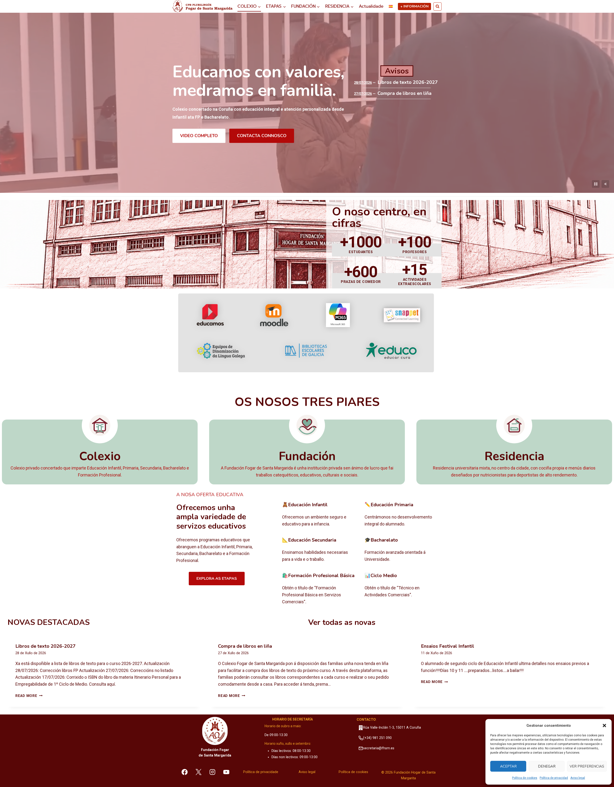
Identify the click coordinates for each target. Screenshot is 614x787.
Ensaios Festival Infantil (447, 646)
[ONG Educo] (391, 351)
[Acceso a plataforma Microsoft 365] (338, 315)
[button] (604, 725)
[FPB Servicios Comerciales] (319, 589)
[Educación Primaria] (402, 515)
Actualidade (371, 6)
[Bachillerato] (402, 550)
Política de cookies (524, 778)
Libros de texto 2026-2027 (408, 82)
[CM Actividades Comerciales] (402, 589)
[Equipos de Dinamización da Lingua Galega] (221, 351)
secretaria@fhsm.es (378, 748)
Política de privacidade (260, 772)
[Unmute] (605, 184)
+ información (414, 6)
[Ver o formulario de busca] (437, 6)
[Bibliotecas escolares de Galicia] (306, 350)
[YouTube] (226, 772)
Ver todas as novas (341, 622)
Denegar (546, 766)
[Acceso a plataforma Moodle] (274, 315)
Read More (28, 696)
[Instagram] (212, 772)
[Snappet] (402, 315)
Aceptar (508, 766)
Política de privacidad (554, 778)
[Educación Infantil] (319, 515)
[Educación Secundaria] (319, 550)
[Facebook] (185, 772)
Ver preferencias (587, 766)
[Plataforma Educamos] (210, 315)
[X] (199, 772)
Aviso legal (577, 778)
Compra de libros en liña (404, 93)
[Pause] (596, 184)
